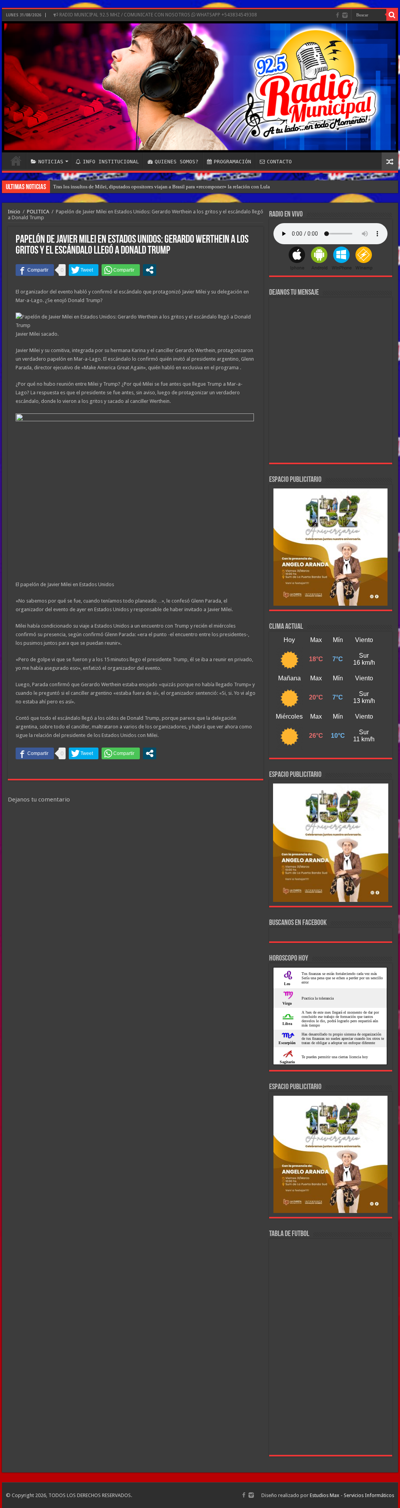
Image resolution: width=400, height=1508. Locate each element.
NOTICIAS (50, 162)
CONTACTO (279, 162)
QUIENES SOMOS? (176, 162)
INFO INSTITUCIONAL (111, 162)
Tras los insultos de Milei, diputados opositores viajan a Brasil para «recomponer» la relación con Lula (161, 187)
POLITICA (38, 212)
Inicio (14, 212)
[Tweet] (83, 270)
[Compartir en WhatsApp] (121, 270)
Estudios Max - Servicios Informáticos (352, 1495)
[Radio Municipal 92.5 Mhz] (200, 86)
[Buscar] (392, 15)
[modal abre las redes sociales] (149, 270)
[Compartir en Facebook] (35, 270)
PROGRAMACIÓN (232, 162)
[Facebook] (337, 15)
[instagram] (344, 15)
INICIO (16, 160)
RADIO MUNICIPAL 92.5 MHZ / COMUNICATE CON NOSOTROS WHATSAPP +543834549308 (157, 15)
